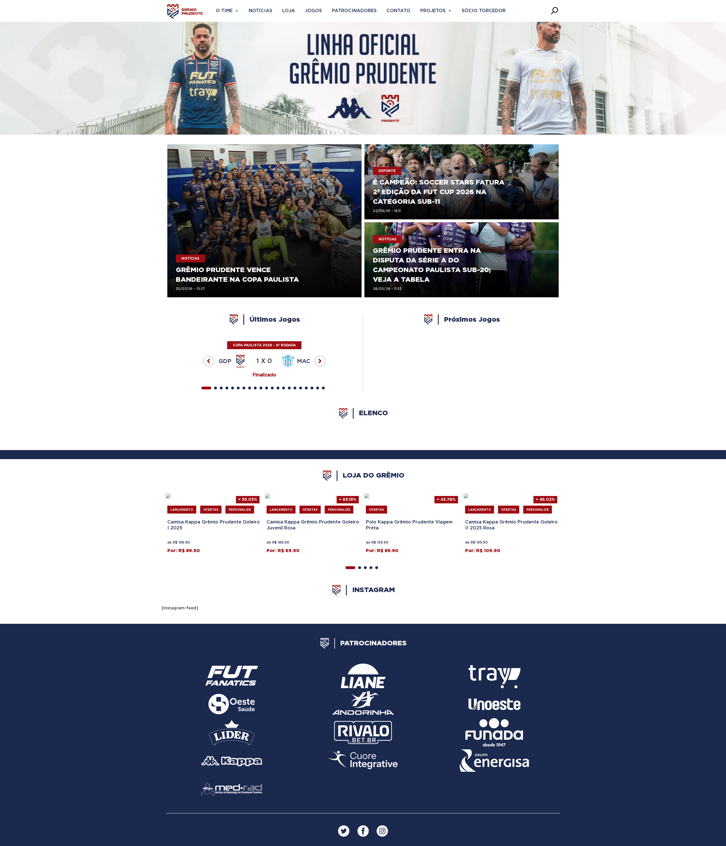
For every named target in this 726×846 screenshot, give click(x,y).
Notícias (260, 11)
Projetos (433, 11)
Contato (398, 11)
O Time (224, 11)
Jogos (313, 11)
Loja (288, 11)
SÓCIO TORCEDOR (484, 11)
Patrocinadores (354, 11)
